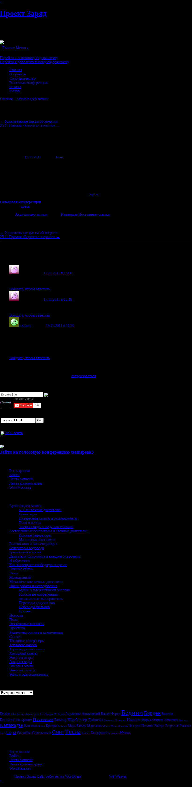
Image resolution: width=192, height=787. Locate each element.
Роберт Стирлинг (166, 725)
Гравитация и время (25, 552)
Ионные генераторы (35, 535)
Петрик (134, 725)
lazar (59, 157)
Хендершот (99, 733)
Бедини (132, 712)
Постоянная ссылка (94, 214)
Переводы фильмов (34, 607)
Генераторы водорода (26, 548)
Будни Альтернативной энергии (44, 590)
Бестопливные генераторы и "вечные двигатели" (48, 531)
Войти (14, 475)
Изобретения (19, 561)
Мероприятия (20, 577)
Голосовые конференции (38, 594)
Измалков (171, 720)
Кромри (51, 725)
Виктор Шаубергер (70, 719)
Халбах (85, 733)
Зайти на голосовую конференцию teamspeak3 (47, 452)
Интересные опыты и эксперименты (48, 518)
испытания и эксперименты (41, 599)
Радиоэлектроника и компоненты (36, 632)
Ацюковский (91, 714)
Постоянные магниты (26, 624)
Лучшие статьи (21, 569)
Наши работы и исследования (33, 586)
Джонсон (95, 720)
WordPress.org (20, 487)
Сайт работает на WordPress (59, 776)
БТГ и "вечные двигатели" (40, 510)
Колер (41, 726)
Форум (14, 91)
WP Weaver (118, 776)
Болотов (167, 714)
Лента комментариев (26, 483)
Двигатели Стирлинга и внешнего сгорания (44, 556)
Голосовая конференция (28, 83)
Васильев (43, 719)
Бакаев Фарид (110, 714)
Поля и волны (30, 523)
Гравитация (28, 514)
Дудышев (109, 720)
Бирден (152, 713)
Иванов (133, 719)
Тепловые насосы (23, 645)
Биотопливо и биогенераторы (33, 544)
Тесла (73, 731)
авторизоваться (83, 376)
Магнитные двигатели (37, 539)
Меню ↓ (22, 48)
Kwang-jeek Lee (35, 714)
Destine (5, 714)
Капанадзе (69, 214)
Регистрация (19, 471)
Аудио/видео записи (32, 99)
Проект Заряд (23, 13)
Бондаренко (10, 719)
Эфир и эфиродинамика (28, 674)
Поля (13, 620)
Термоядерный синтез (26, 649)
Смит (58, 732)
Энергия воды (20, 662)
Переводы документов (37, 603)
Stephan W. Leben (55, 714)
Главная (8, 48)
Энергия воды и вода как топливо (46, 527)
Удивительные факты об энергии (29, 121)
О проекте (17, 74)
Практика (17, 628)
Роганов (185, 725)
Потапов (147, 725)
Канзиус (183, 720)
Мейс (114, 726)
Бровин (26, 720)
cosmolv (25, 326)
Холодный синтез (23, 653)
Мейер (106, 726)
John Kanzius (18, 714)
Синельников (41, 733)
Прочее (24, 611)
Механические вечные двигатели (36, 582)
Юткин (125, 733)
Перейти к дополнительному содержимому (34, 62)
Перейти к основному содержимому (29, 58)
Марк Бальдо (77, 725)
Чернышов (113, 733)
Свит (2, 733)
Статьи (15, 636)
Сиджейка (24, 733)
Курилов (62, 726)
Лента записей (21, 479)
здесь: (94, 194)
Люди (13, 573)
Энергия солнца (22, 670)
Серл (11, 732)
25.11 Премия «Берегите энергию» (30, 125)
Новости (16, 615)
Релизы (15, 87)
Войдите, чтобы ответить (29, 289)
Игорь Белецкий (151, 720)
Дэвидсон (120, 720)
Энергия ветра (21, 658)
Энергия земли (21, 666)
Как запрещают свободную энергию (38, 565)
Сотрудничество (22, 78)
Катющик (30, 725)
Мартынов (94, 725)
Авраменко (73, 714)
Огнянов (123, 726)
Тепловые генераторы (26, 641)
